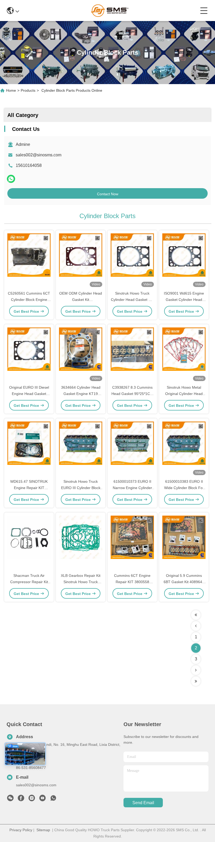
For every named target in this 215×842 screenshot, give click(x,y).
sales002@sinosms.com (38, 155)
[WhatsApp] (11, 179)
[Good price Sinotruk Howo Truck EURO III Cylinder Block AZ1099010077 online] (80, 449)
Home (11, 90)
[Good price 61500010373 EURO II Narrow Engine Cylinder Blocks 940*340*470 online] (132, 449)
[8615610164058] (53, 799)
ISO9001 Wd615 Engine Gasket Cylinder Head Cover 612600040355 (184, 299)
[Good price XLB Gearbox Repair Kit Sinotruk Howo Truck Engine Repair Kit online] (80, 543)
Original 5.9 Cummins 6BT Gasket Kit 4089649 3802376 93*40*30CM (184, 581)
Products (28, 90)
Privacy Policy (20, 830)
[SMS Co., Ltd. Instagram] (31, 799)
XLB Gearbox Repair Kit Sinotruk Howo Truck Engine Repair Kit (80, 581)
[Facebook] (21, 799)
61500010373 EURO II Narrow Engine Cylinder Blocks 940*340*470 (132, 487)
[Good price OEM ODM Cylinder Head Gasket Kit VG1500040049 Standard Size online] (80, 260)
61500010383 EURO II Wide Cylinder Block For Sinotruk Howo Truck (184, 487)
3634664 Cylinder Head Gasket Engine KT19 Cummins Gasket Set (80, 393)
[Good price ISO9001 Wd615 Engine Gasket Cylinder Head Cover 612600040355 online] (184, 260)
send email (143, 802)
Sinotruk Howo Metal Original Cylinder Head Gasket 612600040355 (184, 393)
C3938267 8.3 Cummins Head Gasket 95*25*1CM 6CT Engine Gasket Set (132, 393)
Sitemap (43, 830)
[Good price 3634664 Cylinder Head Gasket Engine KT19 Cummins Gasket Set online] (80, 354)
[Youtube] (42, 799)
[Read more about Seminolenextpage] (196, 615)
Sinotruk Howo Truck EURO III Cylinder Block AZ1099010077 (80, 487)
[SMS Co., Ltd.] (109, 10)
